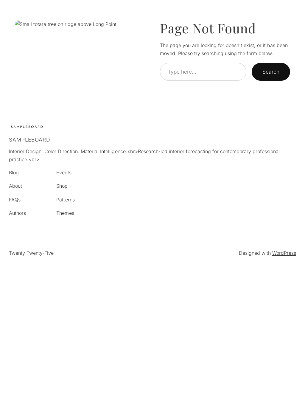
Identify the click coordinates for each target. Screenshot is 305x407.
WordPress (284, 253)
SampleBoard (29, 139)
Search (270, 72)
